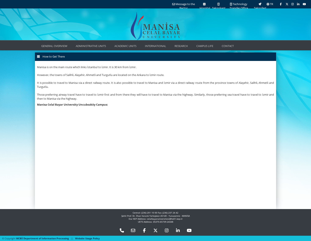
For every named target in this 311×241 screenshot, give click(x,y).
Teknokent (218, 8)
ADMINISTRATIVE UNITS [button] (91, 46)
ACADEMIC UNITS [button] (125, 46)
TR (271, 4)
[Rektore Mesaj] (133, 230)
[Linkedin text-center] (298, 4)
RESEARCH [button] (181, 46)
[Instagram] (292, 4)
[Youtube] (304, 4)
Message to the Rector (185, 6)
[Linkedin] (178, 230)
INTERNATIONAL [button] (155, 46)
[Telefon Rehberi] (122, 230)
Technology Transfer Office (239, 6)
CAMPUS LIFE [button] (204, 46)
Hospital (204, 8)
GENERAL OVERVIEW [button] (54, 46)
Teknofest (259, 8)
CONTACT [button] (228, 46)
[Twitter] (287, 4)
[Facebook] (281, 4)
